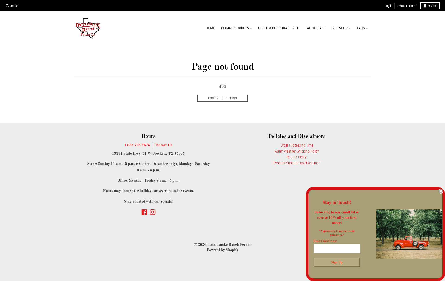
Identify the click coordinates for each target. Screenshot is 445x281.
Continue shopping (222, 98)
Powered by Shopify (222, 250)
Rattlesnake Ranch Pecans (229, 245)
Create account (406, 6)
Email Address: (325, 241)
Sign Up (337, 262)
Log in (388, 6)
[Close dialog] (441, 191)
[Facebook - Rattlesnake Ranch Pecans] (144, 212)
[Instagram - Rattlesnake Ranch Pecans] (152, 212)
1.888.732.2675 (137, 145)
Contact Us (163, 145)
